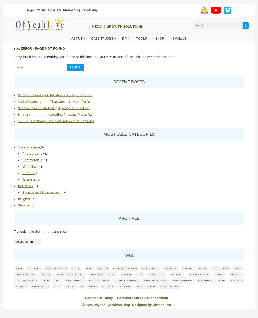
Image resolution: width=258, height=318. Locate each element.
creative (202, 268)
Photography (32, 153)
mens (222, 280)
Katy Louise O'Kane (99, 280)
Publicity (28, 173)
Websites (29, 166)
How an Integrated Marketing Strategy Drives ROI (55, 114)
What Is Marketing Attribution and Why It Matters (55, 95)
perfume (70, 286)
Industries (25, 186)
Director (45, 274)
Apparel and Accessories (41, 192)
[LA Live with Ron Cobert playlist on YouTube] (204, 10)
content (187, 268)
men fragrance (206, 280)
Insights (24, 199)
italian (45, 280)
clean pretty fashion (125, 268)
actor (18, 268)
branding (103, 268)
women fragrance (170, 286)
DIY (124, 38)
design (238, 268)
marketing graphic (183, 280)
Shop (160, 38)
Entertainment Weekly (102, 274)
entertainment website (70, 274)
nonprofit (21, 286)
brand (88, 268)
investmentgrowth (26, 280)
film (140, 274)
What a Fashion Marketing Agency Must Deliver (54, 108)
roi (81, 286)
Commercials (32, 160)
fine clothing (156, 274)
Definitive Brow (220, 268)
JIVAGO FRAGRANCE (75, 280)
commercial (170, 268)
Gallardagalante (199, 274)
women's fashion (145, 286)
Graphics (29, 179)
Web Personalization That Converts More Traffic (54, 101)
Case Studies (102, 38)
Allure (76, 268)
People (57, 286)
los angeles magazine (127, 280)
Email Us (180, 38)
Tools (141, 38)
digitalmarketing (24, 274)
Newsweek (236, 280)
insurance (236, 274)
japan (57, 280)
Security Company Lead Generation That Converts (56, 121)
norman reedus (40, 286)
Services (24, 205)
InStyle (220, 274)
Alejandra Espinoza (56, 268)
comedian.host (150, 268)
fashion (126, 274)
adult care (33, 268)
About (77, 38)
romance (93, 286)
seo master (125, 286)
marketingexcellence (156, 280)
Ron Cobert (108, 286)
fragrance (177, 274)
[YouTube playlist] (216, 10)
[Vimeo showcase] (227, 10)
